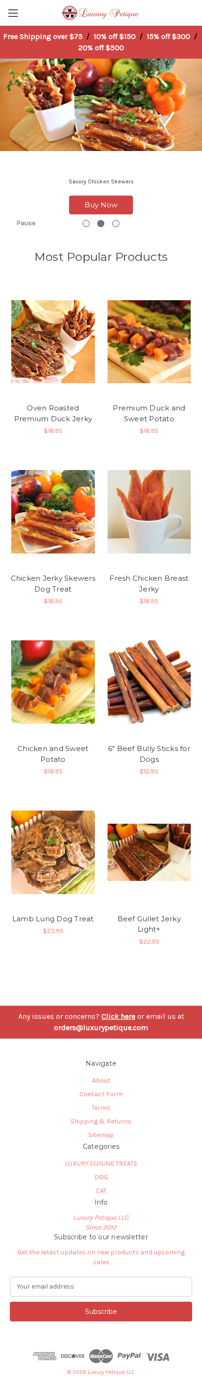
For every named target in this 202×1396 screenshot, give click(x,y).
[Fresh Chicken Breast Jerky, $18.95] (149, 512)
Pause (25, 223)
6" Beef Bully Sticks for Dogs (149, 754)
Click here (118, 1016)
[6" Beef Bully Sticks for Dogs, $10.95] (149, 682)
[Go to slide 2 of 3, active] (100, 223)
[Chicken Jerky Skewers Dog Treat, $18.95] (53, 512)
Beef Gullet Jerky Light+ (149, 924)
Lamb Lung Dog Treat (53, 918)
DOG (101, 1177)
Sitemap (101, 1135)
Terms (101, 1108)
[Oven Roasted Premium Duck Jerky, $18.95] (53, 341)
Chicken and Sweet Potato (52, 754)
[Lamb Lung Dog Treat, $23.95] (53, 852)
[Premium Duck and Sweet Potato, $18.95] (149, 341)
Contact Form (101, 1094)
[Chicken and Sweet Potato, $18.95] (53, 682)
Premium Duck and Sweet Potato (149, 413)
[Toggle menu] (13, 13)
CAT (101, 1191)
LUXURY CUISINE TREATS (101, 1164)
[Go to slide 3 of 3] (115, 223)
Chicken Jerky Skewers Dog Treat (53, 583)
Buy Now (101, 204)
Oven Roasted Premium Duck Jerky (53, 413)
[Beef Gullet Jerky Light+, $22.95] (149, 852)
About (101, 1081)
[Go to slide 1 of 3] (86, 223)
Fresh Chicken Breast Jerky (148, 583)
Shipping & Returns (101, 1121)
